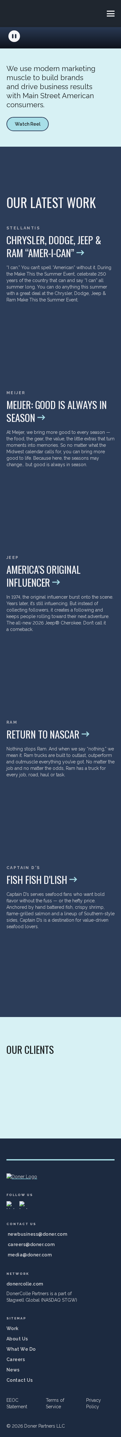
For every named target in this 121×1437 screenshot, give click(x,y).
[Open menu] (111, 13)
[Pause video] (14, 36)
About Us (17, 1338)
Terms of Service (55, 1403)
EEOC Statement (16, 1403)
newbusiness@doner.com (37, 1234)
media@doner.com (30, 1254)
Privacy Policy (93, 1403)
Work (12, 1328)
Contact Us (19, 1380)
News (13, 1369)
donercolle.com (24, 1283)
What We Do (21, 1349)
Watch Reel (27, 124)
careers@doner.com (31, 1244)
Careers (15, 1359)
